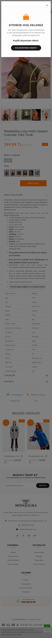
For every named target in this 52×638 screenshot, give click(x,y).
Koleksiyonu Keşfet (26, 48)
